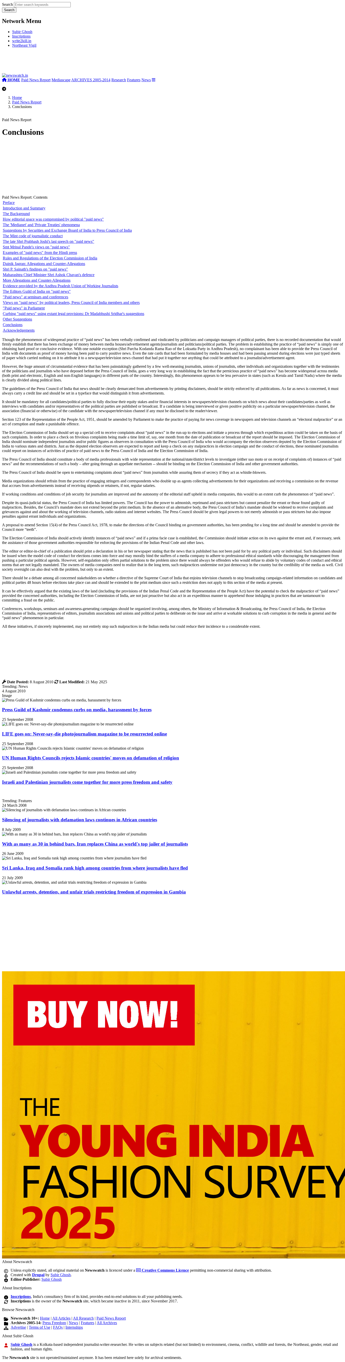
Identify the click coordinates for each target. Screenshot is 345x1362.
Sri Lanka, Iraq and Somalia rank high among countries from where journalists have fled (95, 868)
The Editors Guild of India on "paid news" (37, 291)
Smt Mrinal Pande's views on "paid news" (36, 247)
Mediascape (61, 80)
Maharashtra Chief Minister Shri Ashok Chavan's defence (48, 275)
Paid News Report (36, 80)
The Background (16, 214)
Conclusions (12, 325)
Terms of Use (39, 1327)
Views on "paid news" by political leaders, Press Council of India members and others (71, 302)
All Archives (107, 1323)
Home (17, 97)
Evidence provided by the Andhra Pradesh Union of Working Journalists (60, 286)
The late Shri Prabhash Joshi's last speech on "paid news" (48, 241)
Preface (9, 202)
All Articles (61, 1318)
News (146, 80)
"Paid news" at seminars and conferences (35, 297)
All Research (83, 1318)
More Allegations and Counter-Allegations (36, 280)
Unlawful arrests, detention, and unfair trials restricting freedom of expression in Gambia (94, 892)
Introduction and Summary (24, 208)
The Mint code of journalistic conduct (33, 236)
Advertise (18, 1327)
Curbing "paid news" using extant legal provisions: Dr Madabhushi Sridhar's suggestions (73, 313)
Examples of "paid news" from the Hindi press (40, 252)
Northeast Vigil (24, 45)
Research (118, 80)
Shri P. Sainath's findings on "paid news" (35, 269)
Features (133, 80)
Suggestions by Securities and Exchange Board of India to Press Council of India (67, 230)
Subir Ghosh (22, 32)
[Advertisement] (78, 62)
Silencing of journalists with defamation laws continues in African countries (79, 819)
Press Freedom (54, 1323)
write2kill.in (21, 41)
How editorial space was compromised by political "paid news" (53, 219)
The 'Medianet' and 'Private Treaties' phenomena (41, 225)
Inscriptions (21, 36)
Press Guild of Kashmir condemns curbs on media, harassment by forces (77, 709)
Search (7, 4)
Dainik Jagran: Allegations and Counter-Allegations (44, 263)
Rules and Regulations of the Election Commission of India (50, 258)
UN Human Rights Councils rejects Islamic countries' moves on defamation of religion (90, 758)
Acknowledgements (19, 330)
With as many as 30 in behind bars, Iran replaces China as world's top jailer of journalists (95, 844)
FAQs (58, 1327)
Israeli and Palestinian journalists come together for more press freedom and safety (87, 782)
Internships (74, 1327)
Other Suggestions (17, 319)
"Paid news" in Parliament (24, 308)
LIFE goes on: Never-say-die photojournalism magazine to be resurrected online (84, 734)
